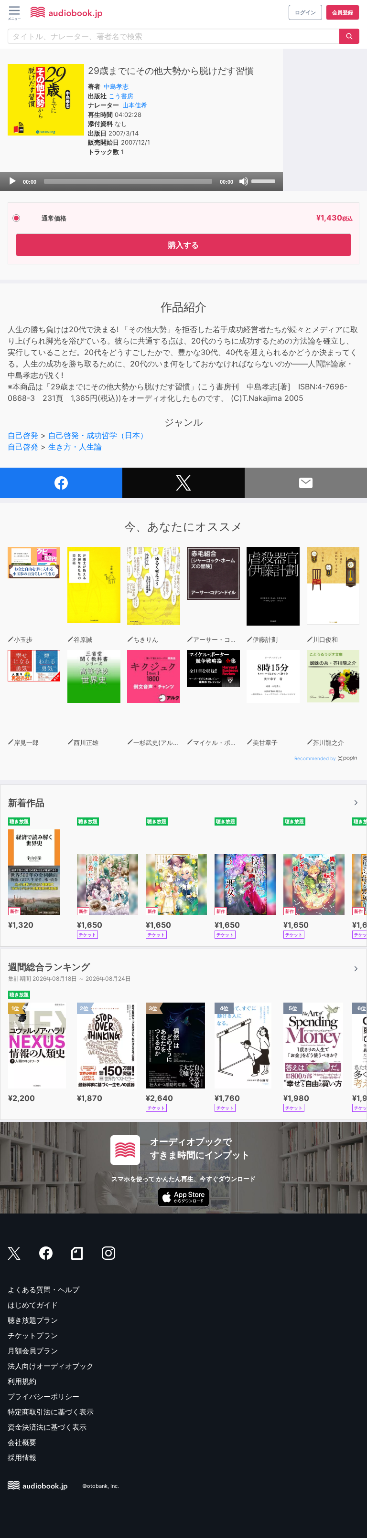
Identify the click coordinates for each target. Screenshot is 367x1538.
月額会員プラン (33, 1350)
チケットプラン (33, 1335)
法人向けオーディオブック (51, 1366)
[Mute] (243, 181)
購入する (183, 245)
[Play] (12, 181)
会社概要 (22, 1442)
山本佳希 (134, 105)
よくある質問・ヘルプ (43, 1289)
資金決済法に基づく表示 (47, 1427)
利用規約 (22, 1381)
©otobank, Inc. (100, 1486)
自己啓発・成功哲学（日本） (98, 435)
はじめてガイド (33, 1304)
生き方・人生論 (75, 446)
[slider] (264, 180)
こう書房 (120, 96)
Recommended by (315, 758)
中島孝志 (116, 86)
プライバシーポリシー (43, 1396)
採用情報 (22, 1457)
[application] (141, 181)
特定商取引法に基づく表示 (51, 1411)
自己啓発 (23, 435)
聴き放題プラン (33, 1320)
